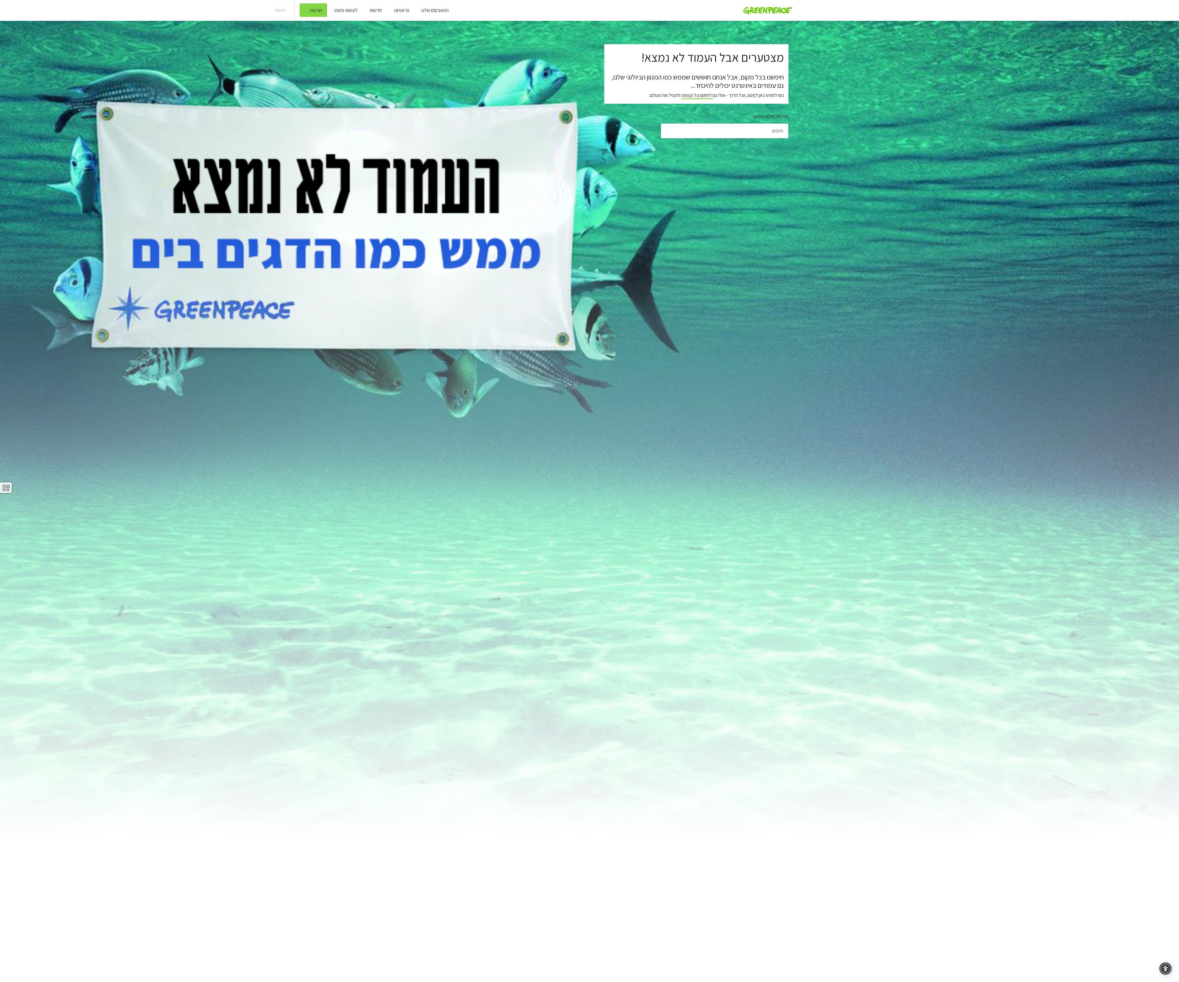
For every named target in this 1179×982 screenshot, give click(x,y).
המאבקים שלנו (435, 10)
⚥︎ (6, 488)
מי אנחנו (401, 10)
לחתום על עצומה (697, 95)
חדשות (376, 10)
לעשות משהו (345, 10)
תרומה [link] (315, 10)
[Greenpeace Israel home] (765, 10)
